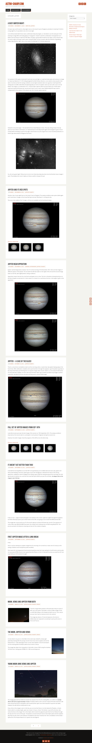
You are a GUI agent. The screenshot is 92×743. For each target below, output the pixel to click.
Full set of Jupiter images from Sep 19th (24, 427)
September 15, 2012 (20, 539)
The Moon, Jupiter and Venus (19, 632)
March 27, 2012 (19, 604)
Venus (38, 604)
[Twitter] (90, 301)
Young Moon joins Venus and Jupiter (22, 663)
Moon (30, 604)
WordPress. (51, 737)
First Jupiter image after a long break (23, 536)
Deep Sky (28, 26)
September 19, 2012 (20, 467)
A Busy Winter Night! (16, 23)
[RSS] (90, 304)
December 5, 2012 (19, 266)
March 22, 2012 (19, 666)
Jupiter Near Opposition (17, 264)
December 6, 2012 (19, 192)
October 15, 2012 (19, 363)
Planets (31, 192)
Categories (71, 16)
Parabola (46, 737)
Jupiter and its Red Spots (18, 189)
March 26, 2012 (19, 634)
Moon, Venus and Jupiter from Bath (22, 601)
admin (11, 26)
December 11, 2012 (19, 26)
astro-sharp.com (15, 4)
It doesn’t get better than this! (20, 465)
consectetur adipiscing (46, 735)
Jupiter (33, 26)
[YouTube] (90, 299)
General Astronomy (30, 266)
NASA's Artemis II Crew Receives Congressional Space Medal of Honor (76, 26)
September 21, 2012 (20, 430)
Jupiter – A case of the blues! (19, 361)
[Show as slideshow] (13, 241)
